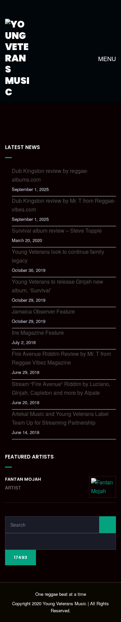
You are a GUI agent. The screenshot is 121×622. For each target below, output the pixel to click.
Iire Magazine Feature (38, 332)
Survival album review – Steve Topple (57, 230)
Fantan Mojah (23, 479)
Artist (13, 487)
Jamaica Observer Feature (43, 311)
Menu (106, 58)
